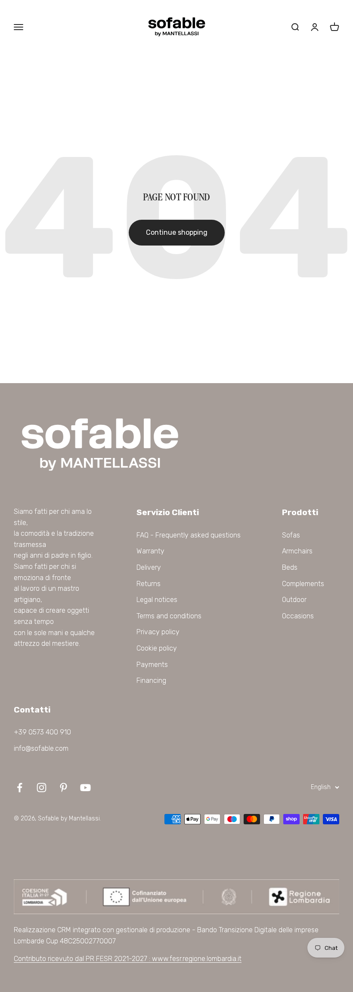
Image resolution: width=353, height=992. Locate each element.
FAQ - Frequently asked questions (188, 535)
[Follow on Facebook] (19, 787)
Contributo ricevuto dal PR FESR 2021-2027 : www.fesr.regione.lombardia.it (128, 959)
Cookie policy (156, 648)
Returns (148, 584)
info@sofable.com (41, 748)
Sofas (291, 535)
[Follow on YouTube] (85, 787)
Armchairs (297, 551)
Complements (303, 584)
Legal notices (156, 600)
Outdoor (294, 600)
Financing (151, 680)
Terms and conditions (168, 616)
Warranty (150, 551)
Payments (152, 664)
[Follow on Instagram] (41, 787)
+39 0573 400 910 (42, 732)
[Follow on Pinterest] (63, 787)
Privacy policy (158, 632)
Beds (289, 567)
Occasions (298, 616)
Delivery (148, 567)
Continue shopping (176, 232)
